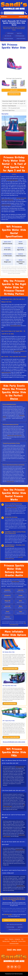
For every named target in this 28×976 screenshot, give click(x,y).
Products (11, 939)
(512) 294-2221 (23, 16)
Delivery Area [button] (6, 941)
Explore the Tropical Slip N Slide (11, 737)
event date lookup (21, 885)
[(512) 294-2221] (26, 13)
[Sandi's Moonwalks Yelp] (19, 966)
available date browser (11, 507)
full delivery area (10, 481)
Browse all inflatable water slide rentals (14, 742)
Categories (17, 939)
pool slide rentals (15, 581)
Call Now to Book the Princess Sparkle (14, 920)
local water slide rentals (12, 180)
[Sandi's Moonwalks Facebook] (8, 966)
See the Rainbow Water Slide (10, 668)
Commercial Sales (14, 943)
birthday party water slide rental (14, 435)
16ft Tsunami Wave (20, 766)
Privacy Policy (21, 941)
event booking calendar (15, 325)
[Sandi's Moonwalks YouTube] (15, 966)
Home (6, 939)
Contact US (14, 941)
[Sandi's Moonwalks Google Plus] (11, 966)
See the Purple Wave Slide (10, 703)
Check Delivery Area (14, 93)
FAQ (22, 939)
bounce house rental (6, 204)
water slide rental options (19, 351)
